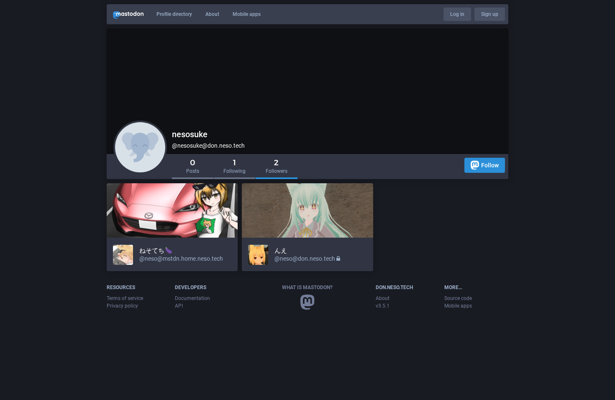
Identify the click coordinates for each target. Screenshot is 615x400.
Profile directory (174, 14)
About (212, 14)
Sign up (489, 14)
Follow (490, 165)
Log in (457, 14)
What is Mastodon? (307, 287)
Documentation (192, 298)
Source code (458, 298)
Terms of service (125, 298)
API (179, 306)
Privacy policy (122, 306)
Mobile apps (247, 14)
